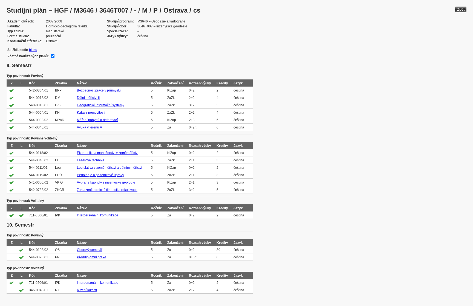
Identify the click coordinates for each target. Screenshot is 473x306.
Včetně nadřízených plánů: (28, 56)
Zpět (461, 9)
